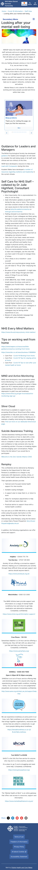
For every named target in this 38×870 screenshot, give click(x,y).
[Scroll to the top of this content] (26, 818)
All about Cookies (18, 852)
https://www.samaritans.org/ (19, 651)
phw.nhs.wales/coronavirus (20, 209)
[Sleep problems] (19, 115)
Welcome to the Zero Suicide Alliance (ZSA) (16, 457)
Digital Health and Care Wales (21, 867)
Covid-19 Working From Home (24, 356)
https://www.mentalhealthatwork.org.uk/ (19, 801)
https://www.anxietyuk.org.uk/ (19, 574)
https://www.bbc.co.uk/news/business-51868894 (18, 352)
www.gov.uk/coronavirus (13, 212)
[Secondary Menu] (33, 19)
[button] (7, 133)
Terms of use (19, 837)
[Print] (21, 818)
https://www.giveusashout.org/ (19, 770)
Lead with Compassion (9, 166)
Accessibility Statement (19, 857)
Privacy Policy (19, 847)
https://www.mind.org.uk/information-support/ (19, 614)
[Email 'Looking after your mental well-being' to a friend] (17, 818)
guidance (4, 156)
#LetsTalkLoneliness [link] (19, 732)
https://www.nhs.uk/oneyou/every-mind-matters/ (18, 332)
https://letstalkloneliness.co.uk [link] (18, 729)
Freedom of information (19, 842)
